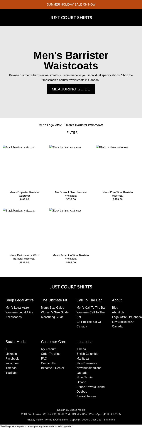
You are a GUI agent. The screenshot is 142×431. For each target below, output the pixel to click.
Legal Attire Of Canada (127, 317)
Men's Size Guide (52, 307)
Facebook (12, 358)
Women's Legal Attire (19, 312)
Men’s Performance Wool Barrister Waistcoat (24, 257)
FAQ (44, 358)
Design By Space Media (71, 409)
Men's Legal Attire (50, 125)
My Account (48, 349)
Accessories (14, 317)
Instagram (12, 363)
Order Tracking (50, 353)
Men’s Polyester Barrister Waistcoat (24, 194)
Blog (115, 307)
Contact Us (48, 363)
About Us (118, 312)
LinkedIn (11, 353)
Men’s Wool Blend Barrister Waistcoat (71, 194)
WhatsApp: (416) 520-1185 (105, 414)
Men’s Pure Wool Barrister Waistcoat (117, 194)
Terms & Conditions (56, 419)
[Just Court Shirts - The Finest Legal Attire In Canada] (71, 17)
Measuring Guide (52, 317)
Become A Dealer (52, 368)
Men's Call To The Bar (91, 307)
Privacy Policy (35, 419)
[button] (5, 17)
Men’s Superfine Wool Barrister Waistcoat (71, 257)
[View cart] (137, 17)
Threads (11, 368)
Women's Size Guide (55, 312)
